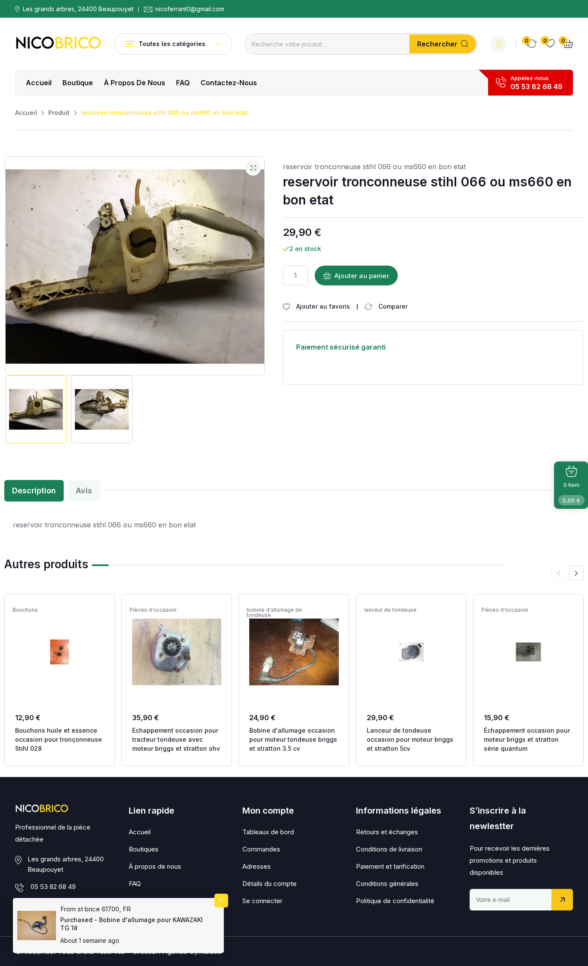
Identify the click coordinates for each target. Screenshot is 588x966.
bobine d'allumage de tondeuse (274, 612)
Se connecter (262, 901)
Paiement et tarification (390, 866)
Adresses (256, 866)
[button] (576, 573)
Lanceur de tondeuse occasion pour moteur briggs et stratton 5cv (410, 739)
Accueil (39, 82)
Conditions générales (387, 883)
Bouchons (25, 610)
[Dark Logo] (58, 44)
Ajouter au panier (361, 276)
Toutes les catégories (172, 43)
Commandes (261, 849)
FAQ (183, 82)
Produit (59, 112)
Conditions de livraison (389, 849)
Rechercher (437, 44)
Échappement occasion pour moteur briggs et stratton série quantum (527, 739)
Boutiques (143, 849)
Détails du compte (269, 883)
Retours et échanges (387, 832)
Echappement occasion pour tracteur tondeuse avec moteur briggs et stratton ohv (176, 739)
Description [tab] (34, 490)
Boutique (77, 82)
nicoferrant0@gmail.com (189, 9)
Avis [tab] (84, 490)
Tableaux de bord (268, 832)
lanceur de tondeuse (390, 610)
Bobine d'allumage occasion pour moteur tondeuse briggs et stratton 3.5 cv (293, 739)
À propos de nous (134, 82)
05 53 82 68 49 (537, 86)
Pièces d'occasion (153, 610)
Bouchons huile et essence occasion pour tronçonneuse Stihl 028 (58, 739)
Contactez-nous (229, 82)
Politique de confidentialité (395, 901)
